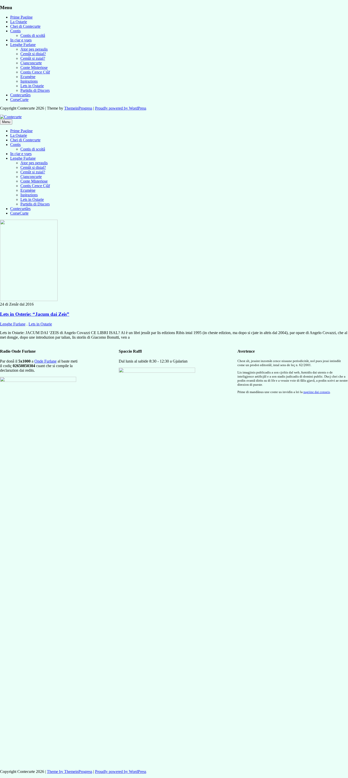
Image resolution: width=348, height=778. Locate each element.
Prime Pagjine (21, 17)
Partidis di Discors (35, 90)
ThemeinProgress (78, 108)
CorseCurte (19, 99)
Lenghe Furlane (23, 44)
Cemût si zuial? (32, 58)
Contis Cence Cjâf (35, 72)
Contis (15, 31)
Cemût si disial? (33, 54)
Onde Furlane (45, 361)
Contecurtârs (20, 95)
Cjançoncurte (31, 63)
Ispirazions (29, 81)
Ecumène (27, 76)
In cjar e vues (21, 40)
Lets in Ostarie (32, 86)
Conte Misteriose (34, 67)
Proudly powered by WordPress (120, 108)
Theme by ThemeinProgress (69, 771)
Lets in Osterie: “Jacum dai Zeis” (34, 314)
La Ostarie (18, 22)
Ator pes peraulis (34, 49)
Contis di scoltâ (32, 35)
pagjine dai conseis (316, 392)
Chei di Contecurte (25, 26)
